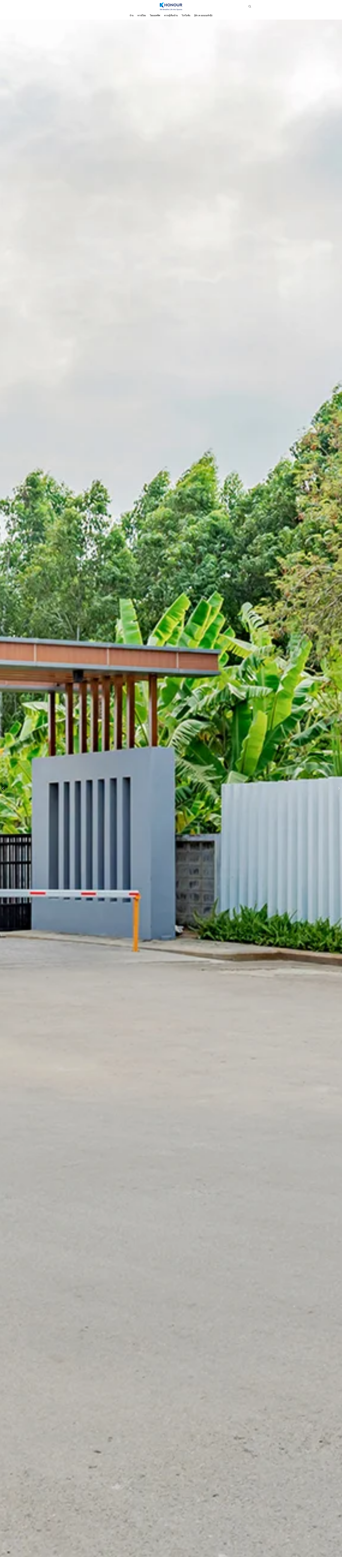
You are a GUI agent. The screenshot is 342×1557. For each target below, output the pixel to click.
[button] (3, 788)
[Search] (249, 6)
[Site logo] (171, 6)
